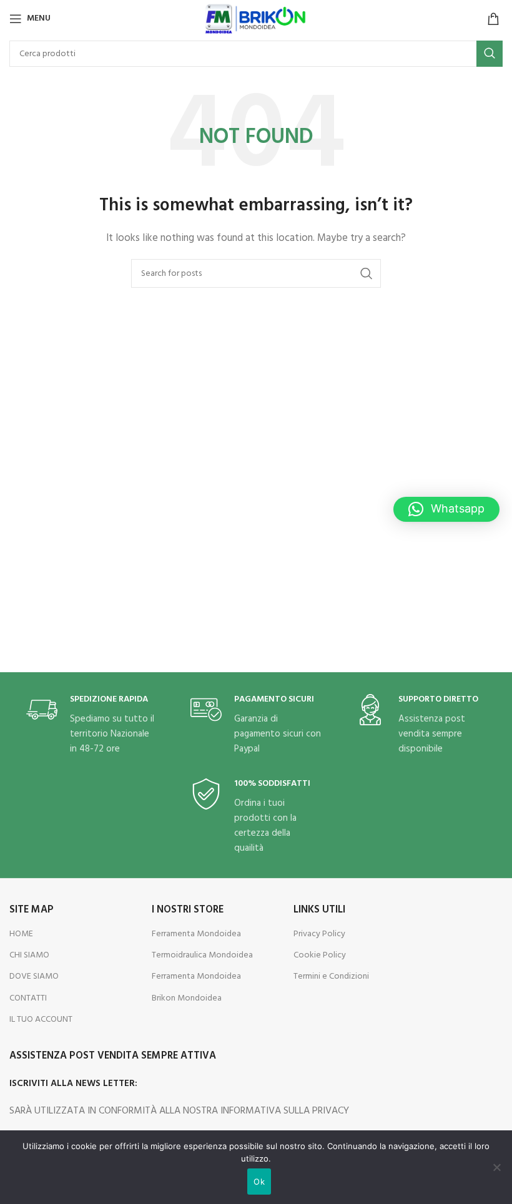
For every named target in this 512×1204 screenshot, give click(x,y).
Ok (259, 1182)
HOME (21, 934)
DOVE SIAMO (34, 976)
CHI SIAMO (29, 955)
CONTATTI (28, 998)
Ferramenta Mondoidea (196, 934)
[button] (446, 509)
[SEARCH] (489, 54)
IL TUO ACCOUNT (40, 1019)
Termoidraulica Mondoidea (202, 955)
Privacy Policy (319, 934)
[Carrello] (493, 18)
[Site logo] (256, 18)
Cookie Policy (319, 955)
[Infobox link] (91, 725)
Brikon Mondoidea (187, 998)
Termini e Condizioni (331, 976)
